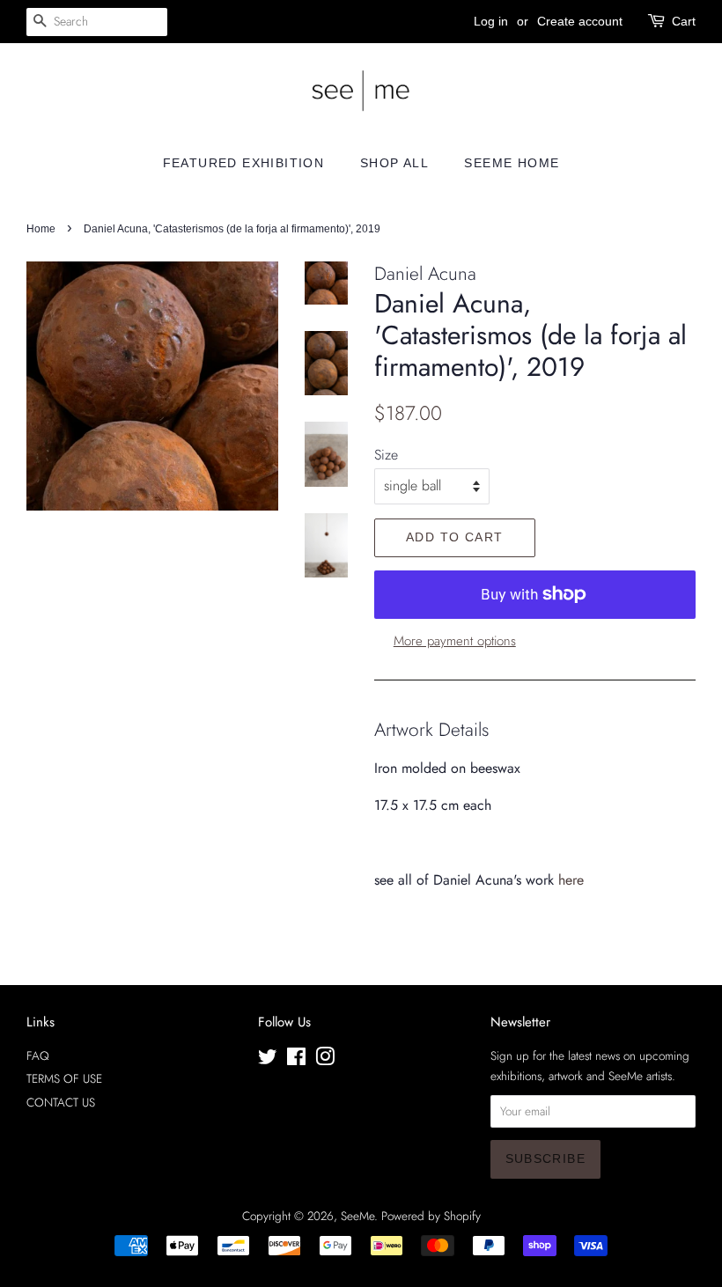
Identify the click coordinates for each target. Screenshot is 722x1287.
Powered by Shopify (431, 1215)
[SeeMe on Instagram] (325, 1060)
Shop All (394, 163)
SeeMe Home (511, 163)
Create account (580, 21)
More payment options (455, 641)
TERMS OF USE (64, 1078)
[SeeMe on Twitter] (267, 1060)
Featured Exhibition (244, 163)
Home (40, 229)
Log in (491, 21)
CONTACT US (60, 1102)
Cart (684, 21)
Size (386, 455)
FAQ (37, 1055)
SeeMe (357, 1215)
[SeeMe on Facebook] (296, 1060)
